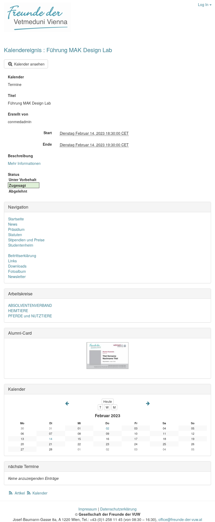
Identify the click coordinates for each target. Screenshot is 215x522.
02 (107, 428)
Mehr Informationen (24, 163)
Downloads (17, 266)
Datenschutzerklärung (118, 509)
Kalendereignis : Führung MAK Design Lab (58, 50)
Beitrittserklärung (22, 255)
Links (12, 260)
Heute (107, 401)
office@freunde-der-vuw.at (180, 519)
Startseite (16, 218)
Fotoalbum (17, 271)
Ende (47, 144)
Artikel (20, 493)
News (12, 224)
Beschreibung (20, 155)
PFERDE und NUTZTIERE (30, 315)
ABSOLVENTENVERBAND (30, 305)
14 (50, 439)
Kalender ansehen (29, 64)
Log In (203, 4)
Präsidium (16, 229)
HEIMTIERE (18, 310)
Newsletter (17, 276)
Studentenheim (20, 245)
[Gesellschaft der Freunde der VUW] (35, 17)
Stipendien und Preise (26, 239)
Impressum (87, 509)
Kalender (16, 76)
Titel (12, 95)
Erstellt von (18, 114)
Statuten (15, 234)
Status (13, 174)
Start (48, 132)
